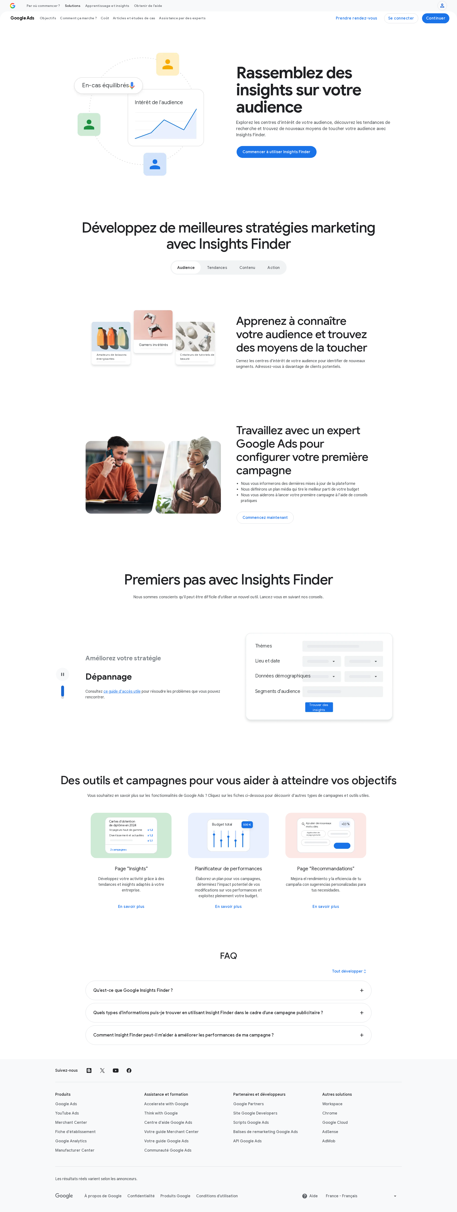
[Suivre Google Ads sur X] (102, 1070)
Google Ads (66, 1104)
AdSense (330, 1131)
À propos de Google (103, 1196)
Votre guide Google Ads (166, 1141)
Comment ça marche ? (78, 18)
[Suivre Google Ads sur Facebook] (129, 1070)
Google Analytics (71, 1141)
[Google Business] (13, 6)
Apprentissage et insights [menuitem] (107, 6)
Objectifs (48, 18)
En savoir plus (131, 906)
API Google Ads (247, 1141)
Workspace (332, 1104)
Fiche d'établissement (75, 1131)
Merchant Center (71, 1122)
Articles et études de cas (134, 18)
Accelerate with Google (166, 1104)
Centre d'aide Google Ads (168, 1122)
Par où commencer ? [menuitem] (43, 6)
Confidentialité (141, 1196)
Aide (313, 1196)
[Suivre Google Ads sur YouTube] (115, 1070)
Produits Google (175, 1196)
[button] (229, 990)
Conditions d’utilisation (217, 1196)
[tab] (186, 267)
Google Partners (248, 1104)
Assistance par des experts (182, 18)
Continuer (436, 18)
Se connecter (401, 18)
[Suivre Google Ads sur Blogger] (89, 1070)
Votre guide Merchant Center (171, 1131)
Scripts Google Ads (251, 1122)
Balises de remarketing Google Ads (265, 1131)
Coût (105, 18)
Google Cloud (335, 1122)
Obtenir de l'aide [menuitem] (148, 6)
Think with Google (161, 1113)
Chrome (329, 1113)
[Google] (64, 1196)
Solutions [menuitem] (72, 6)
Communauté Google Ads (167, 1150)
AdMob (328, 1141)
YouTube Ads (67, 1113)
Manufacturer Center (74, 1150)
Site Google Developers (255, 1113)
